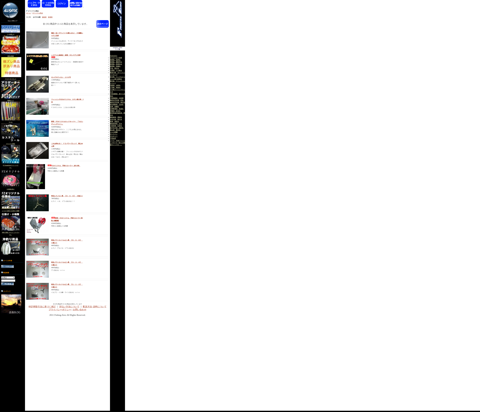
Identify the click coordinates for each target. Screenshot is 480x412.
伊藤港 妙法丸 (115, 111)
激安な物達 (11, 56)
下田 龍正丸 (114, 68)
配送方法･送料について (94, 306)
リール (10, 122)
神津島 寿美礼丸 (116, 64)
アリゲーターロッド (10, 79)
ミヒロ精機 (114, 132)
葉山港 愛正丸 (115, 130)
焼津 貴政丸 (114, 121)
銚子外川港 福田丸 (117, 128)
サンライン (114, 134)
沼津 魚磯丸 (114, 107)
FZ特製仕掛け (10, 189)
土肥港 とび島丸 (116, 70)
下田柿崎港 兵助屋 (117, 98)
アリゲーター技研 (116, 58)
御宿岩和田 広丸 (116, 123)
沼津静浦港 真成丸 (117, 109)
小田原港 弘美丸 (116, 126)
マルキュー (114, 136)
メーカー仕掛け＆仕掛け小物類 (10, 211)
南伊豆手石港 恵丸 (117, 100)
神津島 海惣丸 (115, 60)
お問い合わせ (79, 309)
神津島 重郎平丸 (116, 62)
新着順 (50, 17)
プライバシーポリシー (60, 309)
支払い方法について (69, 306)
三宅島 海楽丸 (115, 87)
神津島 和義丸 (115, 66)
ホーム (28, 13)
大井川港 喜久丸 (116, 119)
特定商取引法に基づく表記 (42, 306)
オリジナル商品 (10, 143)
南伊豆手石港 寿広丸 (117, 102)
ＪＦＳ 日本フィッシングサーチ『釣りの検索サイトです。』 (117, 143)
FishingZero (113, 56)
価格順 (44, 17)
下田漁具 (113, 138)
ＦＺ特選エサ (10, 34)
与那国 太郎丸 (115, 85)
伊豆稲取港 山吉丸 (117, 104)
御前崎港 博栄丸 (116, 117)
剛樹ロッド (11, 100)
